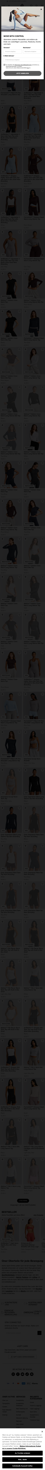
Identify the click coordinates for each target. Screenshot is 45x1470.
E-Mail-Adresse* (9, 56)
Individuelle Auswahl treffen (22, 1466)
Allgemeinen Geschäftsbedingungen (23, 64)
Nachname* (27, 47)
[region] (22, 1449)
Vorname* (7, 47)
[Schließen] (42, 1431)
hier (28, 67)
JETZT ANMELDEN (22, 73)
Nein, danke (22, 1459)
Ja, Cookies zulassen (22, 1453)
